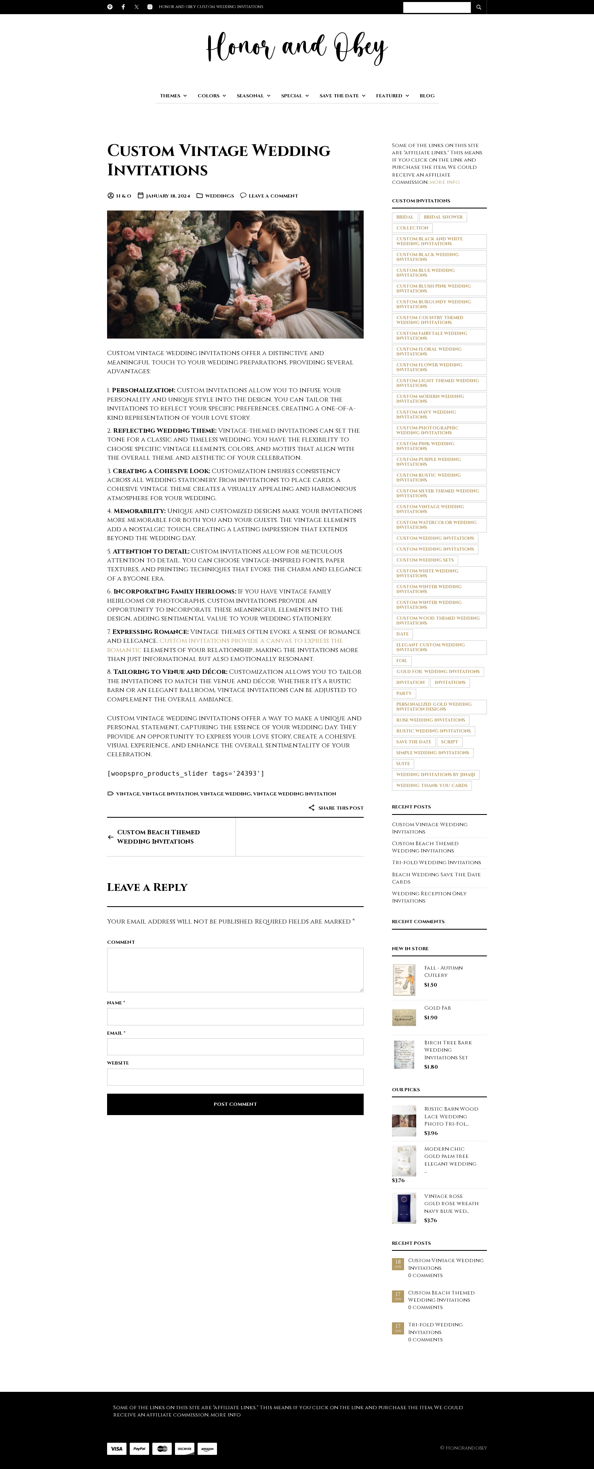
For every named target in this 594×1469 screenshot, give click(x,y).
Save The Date (339, 96)
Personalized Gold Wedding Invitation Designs (434, 706)
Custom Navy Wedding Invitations (426, 414)
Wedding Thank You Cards (432, 786)
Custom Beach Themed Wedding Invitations (158, 837)
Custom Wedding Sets (425, 560)
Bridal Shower (443, 217)
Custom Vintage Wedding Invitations (219, 160)
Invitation (410, 683)
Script (449, 742)
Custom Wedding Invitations (435, 538)
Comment (121, 942)
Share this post (340, 808)
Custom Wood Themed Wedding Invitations (438, 620)
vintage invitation (170, 794)
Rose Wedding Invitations (430, 720)
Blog (427, 96)
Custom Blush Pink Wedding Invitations (433, 288)
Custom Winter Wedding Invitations (429, 589)
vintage (128, 794)
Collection (412, 228)
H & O (123, 196)
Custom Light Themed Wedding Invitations (437, 383)
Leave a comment (273, 196)
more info (445, 182)
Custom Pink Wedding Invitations (425, 446)
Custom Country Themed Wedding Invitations (429, 320)
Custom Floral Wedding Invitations (429, 351)
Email (116, 1033)
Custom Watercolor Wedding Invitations (436, 525)
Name (116, 1003)
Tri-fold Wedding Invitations (436, 862)
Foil (401, 661)
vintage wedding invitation (294, 794)
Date (402, 634)
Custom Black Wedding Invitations (427, 257)
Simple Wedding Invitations (432, 753)
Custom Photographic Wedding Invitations (427, 430)
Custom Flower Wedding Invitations (429, 367)
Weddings (219, 196)
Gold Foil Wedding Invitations (438, 672)
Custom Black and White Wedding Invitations (429, 241)
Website (118, 1063)
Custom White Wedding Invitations (427, 573)
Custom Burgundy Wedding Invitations (433, 304)
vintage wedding (225, 794)
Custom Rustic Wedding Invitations (428, 477)
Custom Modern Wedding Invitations (430, 399)
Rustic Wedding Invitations (433, 731)
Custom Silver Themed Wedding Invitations (437, 493)
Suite (403, 764)
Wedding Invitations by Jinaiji (435, 775)
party (404, 693)
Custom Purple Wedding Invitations (428, 462)
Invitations (450, 683)
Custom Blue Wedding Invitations (425, 272)
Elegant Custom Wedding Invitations (430, 647)
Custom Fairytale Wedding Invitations (432, 335)
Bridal (405, 217)
